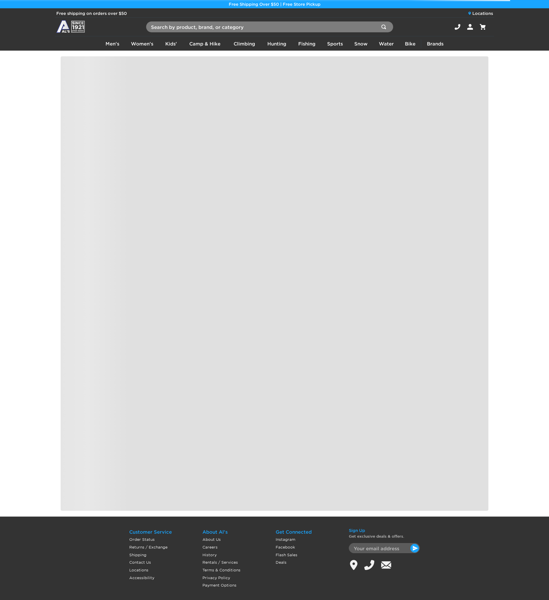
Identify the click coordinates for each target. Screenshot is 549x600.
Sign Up (357, 530)
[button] (457, 27)
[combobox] (269, 26)
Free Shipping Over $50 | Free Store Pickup (275, 4)
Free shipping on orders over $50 (91, 13)
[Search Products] (384, 27)
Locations (482, 13)
